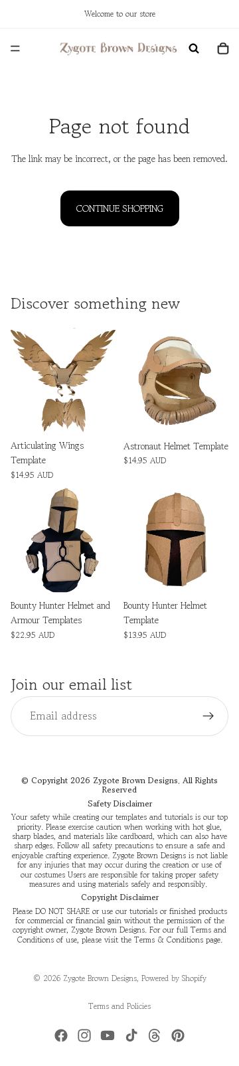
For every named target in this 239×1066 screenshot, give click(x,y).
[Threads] (155, 1035)
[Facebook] (61, 1035)
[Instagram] (84, 1035)
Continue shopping (119, 208)
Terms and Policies (119, 1006)
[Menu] (15, 48)
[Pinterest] (178, 1035)
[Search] (193, 48)
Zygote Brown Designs (100, 978)
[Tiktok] (131, 1035)
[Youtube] (108, 1035)
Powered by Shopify (173, 978)
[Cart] (223, 48)
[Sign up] (208, 716)
